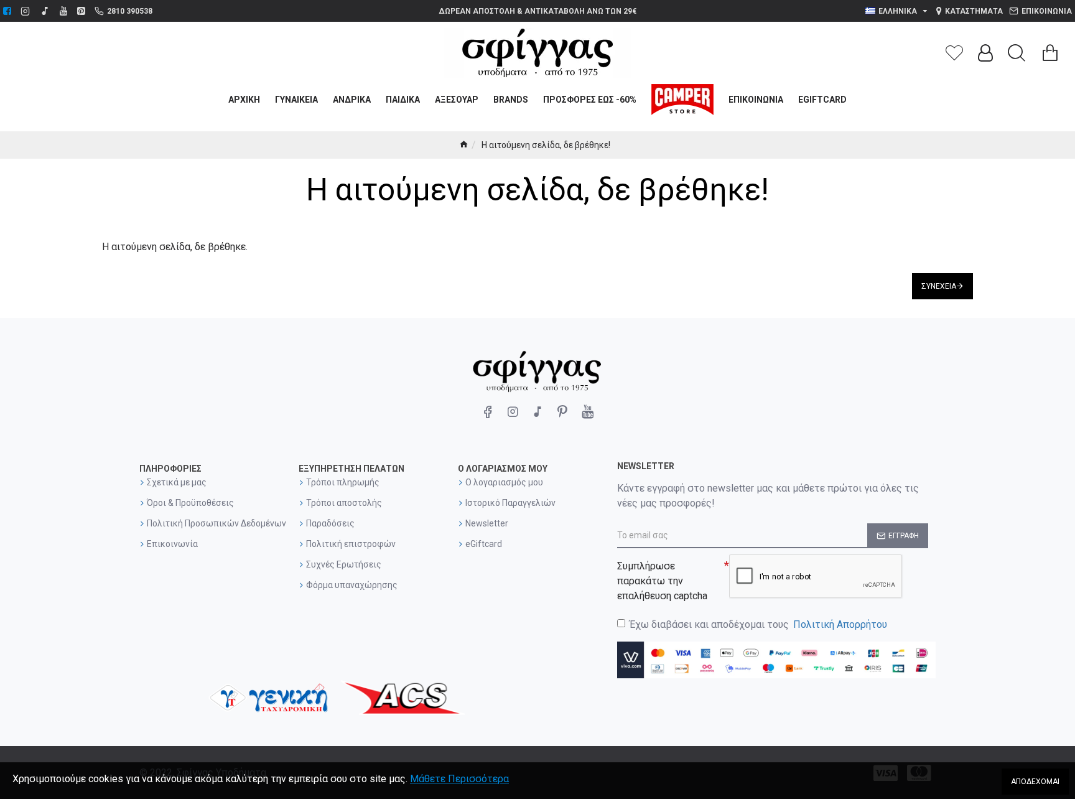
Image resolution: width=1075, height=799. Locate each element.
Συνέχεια (938, 286)
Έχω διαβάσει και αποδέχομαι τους (758, 624)
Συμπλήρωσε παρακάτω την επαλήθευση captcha (662, 581)
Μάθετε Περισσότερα (459, 779)
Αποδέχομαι (1035, 781)
